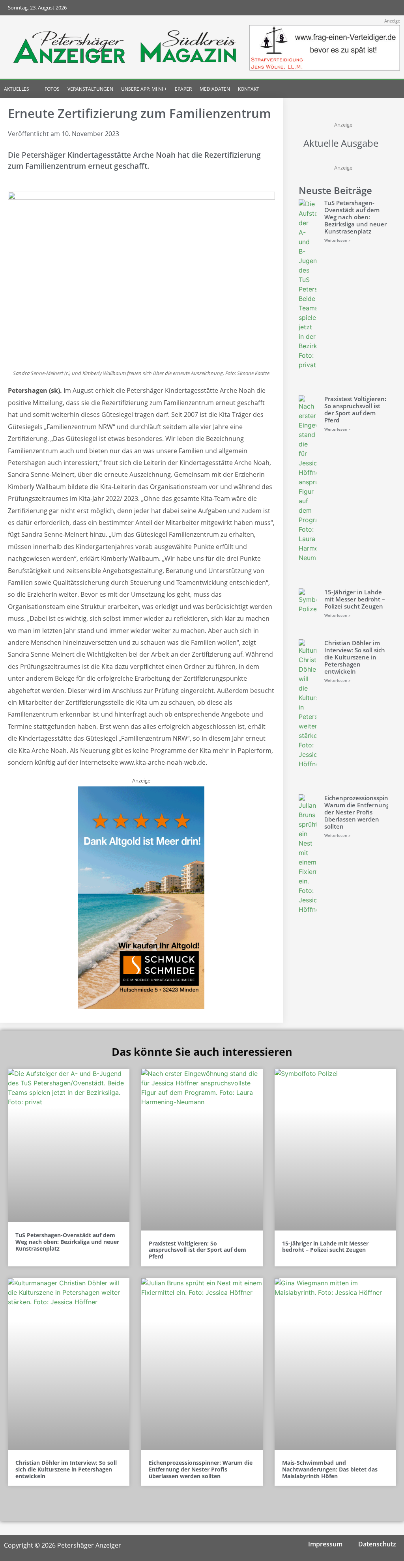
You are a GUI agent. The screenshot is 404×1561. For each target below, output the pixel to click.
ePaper (183, 89)
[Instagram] (357, 7)
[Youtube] (373, 7)
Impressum (325, 1544)
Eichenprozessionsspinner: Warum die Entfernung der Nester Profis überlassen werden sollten (362, 812)
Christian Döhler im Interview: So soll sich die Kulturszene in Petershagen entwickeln (354, 657)
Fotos (52, 89)
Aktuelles (16, 89)
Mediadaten (215, 89)
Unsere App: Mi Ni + (144, 89)
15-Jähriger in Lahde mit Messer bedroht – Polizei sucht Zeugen (354, 599)
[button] (383, 89)
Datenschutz (377, 1544)
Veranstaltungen (90, 89)
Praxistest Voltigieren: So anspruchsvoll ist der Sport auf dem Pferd (355, 409)
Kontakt (248, 89)
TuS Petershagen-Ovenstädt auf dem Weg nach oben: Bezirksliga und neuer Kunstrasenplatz (355, 217)
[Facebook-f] (342, 7)
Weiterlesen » (337, 240)
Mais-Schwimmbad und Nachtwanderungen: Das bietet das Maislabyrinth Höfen (330, 1469)
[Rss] (388, 7)
